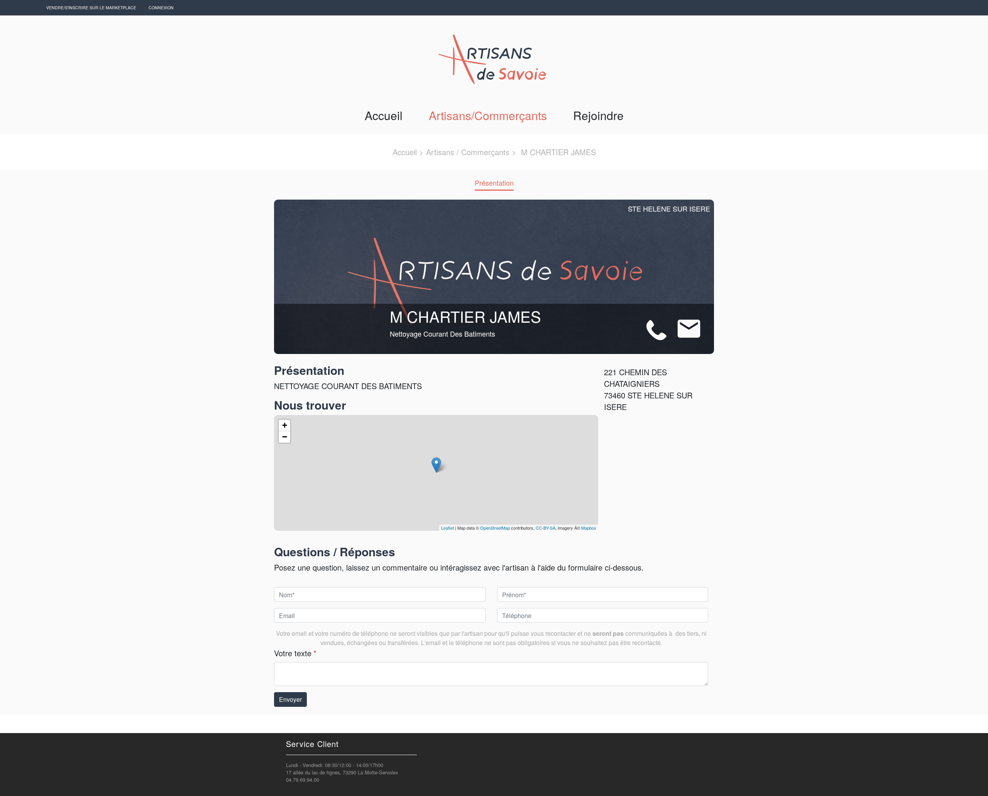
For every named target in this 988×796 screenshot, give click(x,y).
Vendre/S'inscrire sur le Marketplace (91, 7)
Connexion (161, 7)
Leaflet (447, 528)
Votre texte (295, 653)
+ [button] (284, 425)
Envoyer (290, 699)
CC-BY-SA (545, 528)
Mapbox (588, 528)
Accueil (384, 115)
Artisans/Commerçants (488, 115)
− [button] (284, 437)
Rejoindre (598, 115)
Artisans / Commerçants (467, 152)
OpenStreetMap (495, 528)
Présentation (494, 183)
